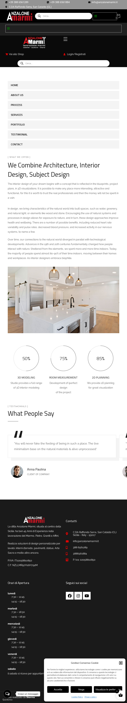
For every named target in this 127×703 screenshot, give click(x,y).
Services (17, 115)
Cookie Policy (77, 697)
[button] (120, 663)
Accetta (58, 689)
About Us (17, 95)
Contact (17, 144)
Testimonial (19, 134)
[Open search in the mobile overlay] (64, 16)
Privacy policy (91, 697)
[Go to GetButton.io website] (7, 700)
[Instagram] (78, 596)
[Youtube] (87, 596)
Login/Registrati (76, 54)
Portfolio (18, 124)
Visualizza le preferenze (108, 689)
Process (16, 105)
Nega (81, 689)
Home (14, 85)
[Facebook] (70, 596)
